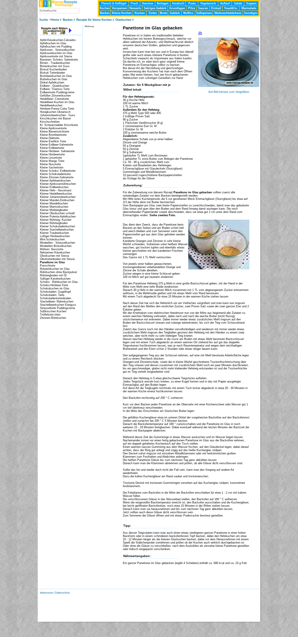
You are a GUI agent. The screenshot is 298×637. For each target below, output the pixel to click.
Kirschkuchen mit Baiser (55, 118)
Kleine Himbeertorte (52, 154)
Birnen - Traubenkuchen (55, 63)
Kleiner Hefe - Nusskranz (56, 190)
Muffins (188, 13)
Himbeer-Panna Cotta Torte (57, 108)
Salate (238, 3)
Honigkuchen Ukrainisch (55, 112)
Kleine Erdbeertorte (52, 147)
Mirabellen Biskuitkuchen (56, 246)
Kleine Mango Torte (52, 161)
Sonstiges (250, 13)
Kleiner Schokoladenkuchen (57, 226)
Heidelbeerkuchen (51, 105)
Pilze (191, 8)
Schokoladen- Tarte (52, 295)
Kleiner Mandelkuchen (54, 203)
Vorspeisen (119, 8)
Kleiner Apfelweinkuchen (55, 180)
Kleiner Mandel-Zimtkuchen (57, 200)
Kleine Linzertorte (51, 157)
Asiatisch (178, 3)
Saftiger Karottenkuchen (55, 278)
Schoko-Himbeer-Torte (54, 285)
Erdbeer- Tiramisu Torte (55, 89)
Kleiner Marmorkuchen (54, 206)
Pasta (192, 3)
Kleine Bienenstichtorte (54, 131)
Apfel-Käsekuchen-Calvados (58, 40)
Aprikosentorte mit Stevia (56, 56)
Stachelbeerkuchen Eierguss (58, 304)
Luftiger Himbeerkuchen (55, 236)
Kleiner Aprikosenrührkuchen (58, 183)
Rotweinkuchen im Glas (55, 268)
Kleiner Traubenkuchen (54, 232)
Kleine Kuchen (122, 13)
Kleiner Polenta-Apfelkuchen (58, 216)
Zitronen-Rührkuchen (53, 317)
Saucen (203, 8)
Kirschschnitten (50, 121)
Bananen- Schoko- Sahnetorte (59, 59)
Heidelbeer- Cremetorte (54, 98)
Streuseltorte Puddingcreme (57, 308)
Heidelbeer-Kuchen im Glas (57, 102)
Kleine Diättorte (49, 138)
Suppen (251, 3)
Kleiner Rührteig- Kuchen (55, 219)
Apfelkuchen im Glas (53, 43)
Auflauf (225, 3)
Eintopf (216, 8)
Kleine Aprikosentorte (53, 128)
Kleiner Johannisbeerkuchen (57, 197)
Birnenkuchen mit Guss (55, 66)
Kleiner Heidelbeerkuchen (56, 193)
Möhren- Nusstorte (51, 249)
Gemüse (147, 3)
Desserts (135, 8)
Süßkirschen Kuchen (53, 311)
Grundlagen (177, 8)
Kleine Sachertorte (51, 167)
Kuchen (140, 13)
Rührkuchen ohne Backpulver (58, 272)
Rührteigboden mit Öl (53, 275)
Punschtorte (47, 265)
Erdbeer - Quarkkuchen (54, 85)
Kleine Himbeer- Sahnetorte (57, 151)
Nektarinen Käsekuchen (55, 252)
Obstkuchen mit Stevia (54, 255)
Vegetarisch (208, 3)
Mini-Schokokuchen (52, 239)
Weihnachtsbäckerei (227, 13)
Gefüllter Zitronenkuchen (55, 95)
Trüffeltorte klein (50, 314)
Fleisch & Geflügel (113, 3)
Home (55, 19)
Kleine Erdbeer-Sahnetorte (56, 144)
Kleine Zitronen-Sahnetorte (57, 177)
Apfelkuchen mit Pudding (56, 46)
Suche (44, 19)
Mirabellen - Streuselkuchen (57, 242)
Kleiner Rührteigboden (54, 223)
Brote (163, 13)
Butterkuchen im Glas (53, 79)
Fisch (134, 3)
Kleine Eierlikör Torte (53, 141)
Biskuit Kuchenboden (53, 69)
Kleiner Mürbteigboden (54, 210)
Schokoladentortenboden (55, 298)
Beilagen (163, 3)
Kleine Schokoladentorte (55, 174)
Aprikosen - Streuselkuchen (57, 49)
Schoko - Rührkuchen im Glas (59, 282)
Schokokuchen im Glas (54, 288)
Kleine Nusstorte (50, 164)
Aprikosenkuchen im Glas (56, 53)
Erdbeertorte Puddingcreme (57, 92)
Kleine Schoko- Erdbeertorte (57, 170)
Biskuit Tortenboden (52, 72)
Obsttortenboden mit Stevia (57, 259)
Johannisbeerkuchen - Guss (57, 115)
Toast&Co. (231, 8)
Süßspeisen (204, 13)
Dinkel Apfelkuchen (52, 82)
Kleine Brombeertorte (53, 134)
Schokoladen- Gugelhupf (55, 291)
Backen (105, 13)
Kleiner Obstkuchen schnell (57, 213)
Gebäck (175, 13)
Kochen (105, 8)
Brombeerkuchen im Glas (56, 76)
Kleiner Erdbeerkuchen (54, 187)
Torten (152, 13)
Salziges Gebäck (155, 8)
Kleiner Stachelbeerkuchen (57, 229)
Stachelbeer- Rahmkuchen (56, 301)
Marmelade (248, 8)
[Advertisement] (174, 582)
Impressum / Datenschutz (55, 592)
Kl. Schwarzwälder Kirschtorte (59, 125)
